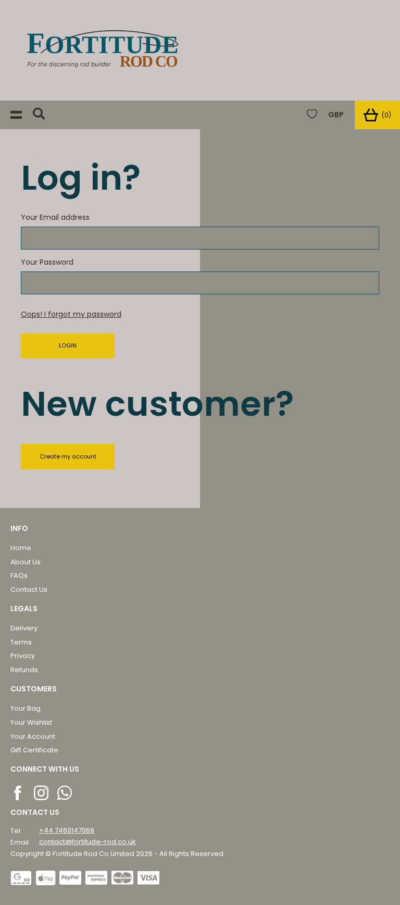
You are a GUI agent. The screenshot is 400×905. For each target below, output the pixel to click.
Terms (21, 642)
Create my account (68, 456)
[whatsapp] (65, 792)
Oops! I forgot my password (71, 314)
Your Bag (25, 708)
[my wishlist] (312, 115)
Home (20, 548)
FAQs (19, 575)
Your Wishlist (31, 722)
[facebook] (18, 792)
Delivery (24, 628)
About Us (25, 562)
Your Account (32, 736)
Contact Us (28, 589)
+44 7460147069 (66, 830)
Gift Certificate (34, 750)
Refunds (24, 670)
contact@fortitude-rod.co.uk (87, 842)
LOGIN (68, 345)
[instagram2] (42, 792)
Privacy (22, 656)
